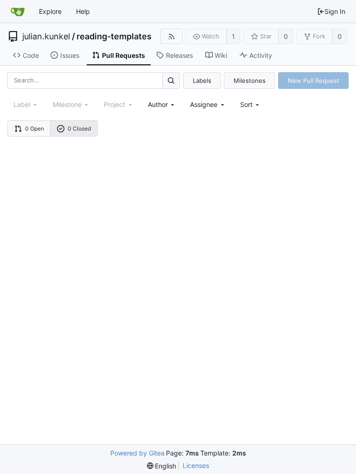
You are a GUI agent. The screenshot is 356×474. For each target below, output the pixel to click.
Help (83, 11)
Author (158, 104)
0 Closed (79, 128)
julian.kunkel (46, 36)
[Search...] (171, 80)
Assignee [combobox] (203, 104)
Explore (50, 11)
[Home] (18, 11)
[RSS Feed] (171, 36)
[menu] (250, 104)
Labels (202, 80)
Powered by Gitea (137, 453)
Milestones (250, 80)
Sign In (334, 11)
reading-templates (114, 36)
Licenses (196, 465)
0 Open (34, 128)
